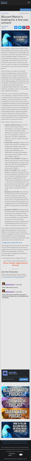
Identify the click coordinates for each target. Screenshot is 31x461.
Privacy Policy (13, 443)
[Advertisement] (16, 335)
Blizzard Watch (5, 13)
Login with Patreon (25, 9)
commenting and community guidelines (14, 277)
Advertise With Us (22, 443)
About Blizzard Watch (8, 441)
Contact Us (18, 441)
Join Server (23, 379)
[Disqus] (15, 303)
